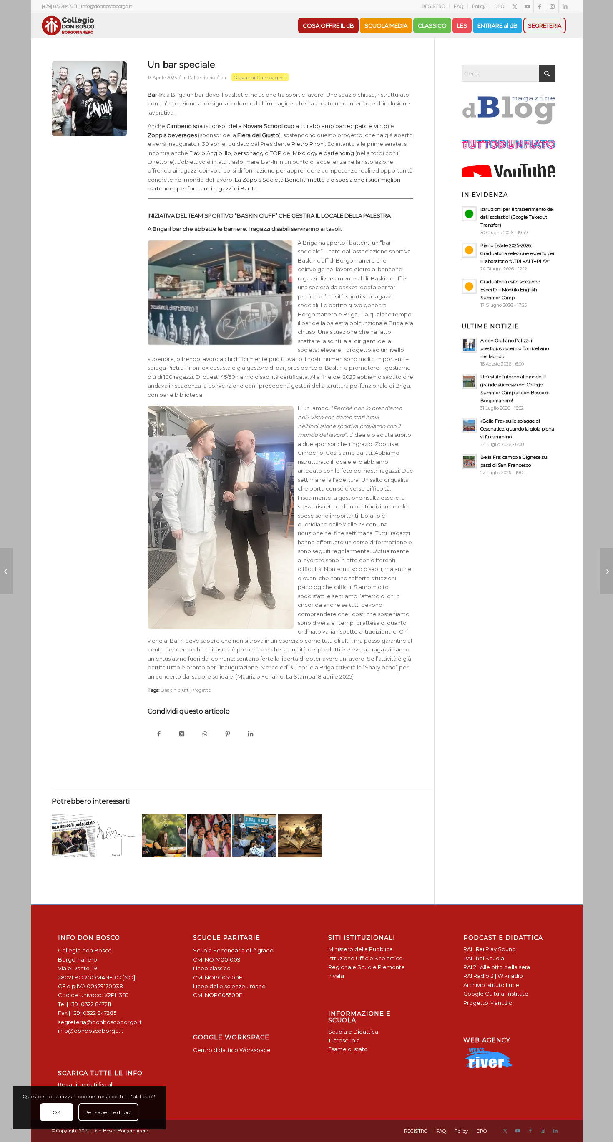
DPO (499, 6)
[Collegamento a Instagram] (552, 6)
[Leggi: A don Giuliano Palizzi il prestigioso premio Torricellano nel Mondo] (469, 345)
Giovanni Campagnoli (260, 77)
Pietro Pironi (307, 143)
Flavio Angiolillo (210, 153)
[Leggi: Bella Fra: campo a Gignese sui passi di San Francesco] (469, 461)
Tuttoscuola (344, 1040)
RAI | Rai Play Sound (489, 949)
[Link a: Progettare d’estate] (119, 835)
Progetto (201, 690)
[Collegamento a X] (515, 6)
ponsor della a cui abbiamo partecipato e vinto (297, 126)
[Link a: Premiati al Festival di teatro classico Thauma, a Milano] (209, 835)
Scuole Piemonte (381, 967)
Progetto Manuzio (488, 1002)
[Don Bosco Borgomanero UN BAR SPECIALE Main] (89, 98)
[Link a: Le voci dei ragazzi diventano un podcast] (73, 835)
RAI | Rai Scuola (483, 958)
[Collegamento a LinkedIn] (565, 6)
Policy (478, 6)
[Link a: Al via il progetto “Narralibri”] (254, 835)
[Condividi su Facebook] (159, 734)
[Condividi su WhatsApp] (204, 734)
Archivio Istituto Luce (491, 985)
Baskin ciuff (174, 690)
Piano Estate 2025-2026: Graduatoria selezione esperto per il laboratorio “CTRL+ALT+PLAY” (517, 253)
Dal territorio (201, 77)
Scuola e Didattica (353, 1031)
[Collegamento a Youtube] (527, 6)
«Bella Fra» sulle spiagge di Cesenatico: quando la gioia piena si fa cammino (517, 429)
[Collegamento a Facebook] (540, 6)
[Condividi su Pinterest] (227, 734)
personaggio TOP (257, 153)
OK (57, 1112)
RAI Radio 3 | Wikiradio (493, 975)
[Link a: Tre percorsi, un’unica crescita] (164, 835)
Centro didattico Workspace (232, 1050)
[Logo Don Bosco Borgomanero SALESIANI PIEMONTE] (68, 25)
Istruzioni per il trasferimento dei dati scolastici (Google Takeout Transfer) (517, 217)
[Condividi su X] (182, 734)
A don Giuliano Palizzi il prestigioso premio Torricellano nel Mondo (514, 348)
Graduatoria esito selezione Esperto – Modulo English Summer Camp (510, 290)
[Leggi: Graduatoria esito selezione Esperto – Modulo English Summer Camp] (469, 286)
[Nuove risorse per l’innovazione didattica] (6, 571)
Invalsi (336, 975)
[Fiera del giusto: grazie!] (606, 571)
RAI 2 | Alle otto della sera (496, 967)
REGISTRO (433, 6)
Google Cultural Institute (495, 993)
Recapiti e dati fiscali (85, 1084)
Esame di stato (348, 1049)
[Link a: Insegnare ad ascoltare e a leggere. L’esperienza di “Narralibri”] (300, 835)
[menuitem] (433, 6)
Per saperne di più (108, 1112)
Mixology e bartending (323, 153)
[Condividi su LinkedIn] (250, 734)
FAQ (458, 6)
